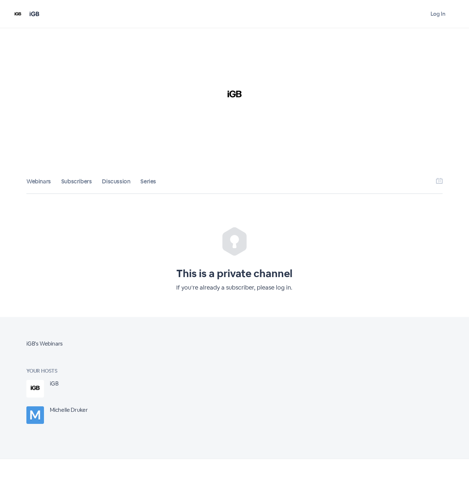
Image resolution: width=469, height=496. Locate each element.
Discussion (116, 181)
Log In (438, 13)
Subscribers (76, 181)
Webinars (38, 181)
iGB (34, 14)
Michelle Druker (69, 409)
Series (148, 181)
